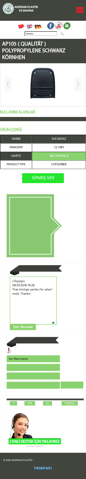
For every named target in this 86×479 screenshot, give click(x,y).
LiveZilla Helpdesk (35, 446)
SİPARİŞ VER (43, 178)
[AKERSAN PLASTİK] (20, 13)
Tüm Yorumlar (23, 327)
